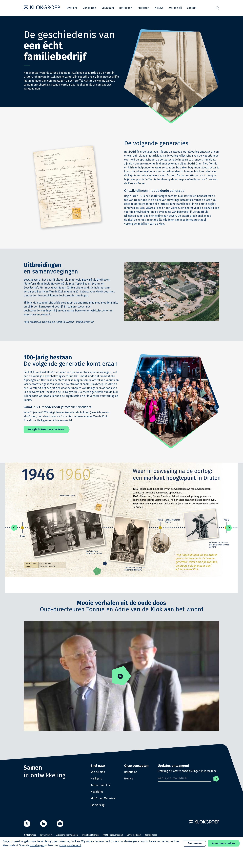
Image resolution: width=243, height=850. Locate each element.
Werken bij (175, 7)
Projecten (143, 7)
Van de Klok (98, 772)
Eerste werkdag (134, 835)
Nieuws (159, 7)
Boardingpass (151, 835)
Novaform (97, 791)
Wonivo (128, 778)
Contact (191, 7)
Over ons (72, 7)
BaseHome (130, 772)
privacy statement (70, 845)
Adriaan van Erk (100, 785)
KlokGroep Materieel (103, 798)
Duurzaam (107, 7)
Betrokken (125, 7)
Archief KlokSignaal (90, 835)
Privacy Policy (46, 835)
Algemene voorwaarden (67, 835)
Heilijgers (96, 778)
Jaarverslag (97, 805)
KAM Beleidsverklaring (113, 835)
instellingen (37, 845)
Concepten (89, 7)
